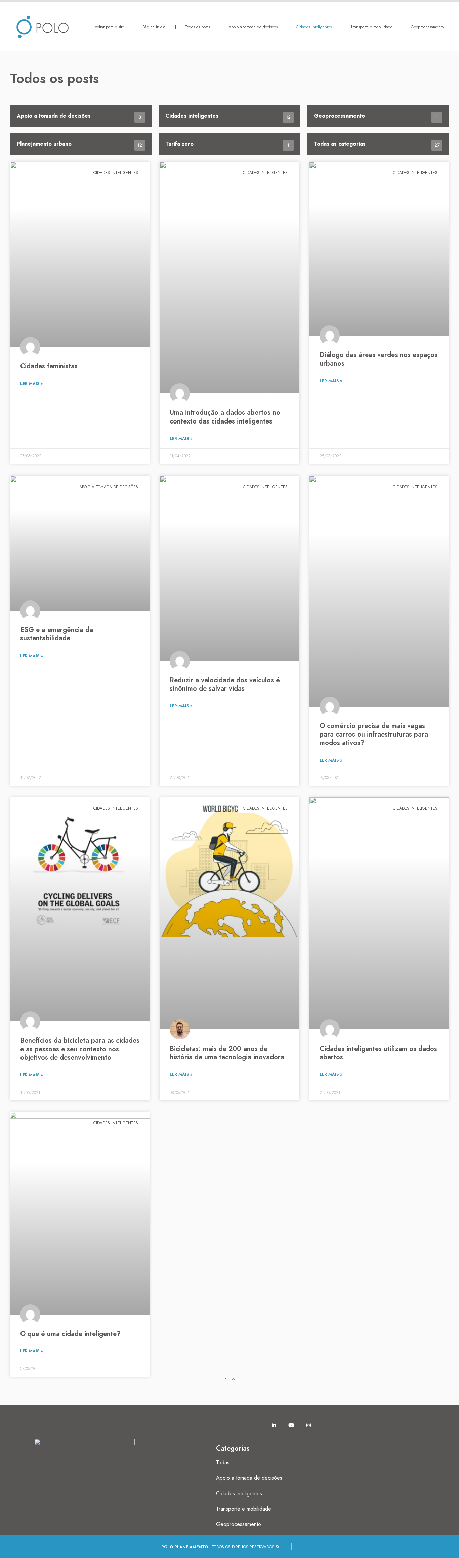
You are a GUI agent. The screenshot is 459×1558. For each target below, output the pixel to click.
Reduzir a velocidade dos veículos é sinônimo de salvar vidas (225, 684)
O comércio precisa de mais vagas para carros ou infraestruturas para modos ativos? (374, 734)
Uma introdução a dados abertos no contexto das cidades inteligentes (225, 417)
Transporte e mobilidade (371, 27)
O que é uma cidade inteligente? (70, 1334)
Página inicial (154, 27)
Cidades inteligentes (314, 27)
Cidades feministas (49, 366)
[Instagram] (308, 1425)
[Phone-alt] (256, 1425)
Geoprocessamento (427, 27)
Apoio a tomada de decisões (253, 27)
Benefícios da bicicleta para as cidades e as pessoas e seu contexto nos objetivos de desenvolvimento (79, 1049)
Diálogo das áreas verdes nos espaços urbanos (378, 359)
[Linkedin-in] (273, 1425)
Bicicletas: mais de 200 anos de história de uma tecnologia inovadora (227, 1053)
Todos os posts (197, 27)
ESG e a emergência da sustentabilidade (56, 634)
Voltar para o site (109, 27)
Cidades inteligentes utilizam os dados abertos (378, 1053)
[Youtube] (291, 1425)
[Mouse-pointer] (221, 1425)
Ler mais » (31, 384)
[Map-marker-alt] (239, 1425)
